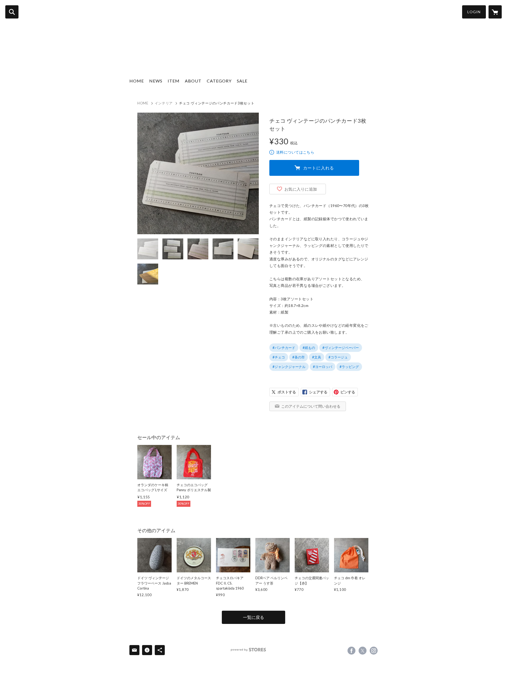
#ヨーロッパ (322, 367)
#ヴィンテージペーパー (340, 348)
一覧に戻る (253, 617)
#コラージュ (338, 357)
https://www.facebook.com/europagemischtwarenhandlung (351, 651)
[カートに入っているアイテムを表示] (495, 12)
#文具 (316, 357)
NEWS (155, 80)
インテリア (164, 103)
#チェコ (279, 357)
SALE (242, 80)
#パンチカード (284, 348)
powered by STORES (248, 650)
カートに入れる (318, 167)
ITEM (174, 80)
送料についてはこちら (295, 152)
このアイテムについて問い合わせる (310, 406)
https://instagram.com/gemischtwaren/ (374, 651)
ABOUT (193, 80)
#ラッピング (349, 367)
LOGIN (474, 12)
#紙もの (309, 348)
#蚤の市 (298, 357)
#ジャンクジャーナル (289, 367)
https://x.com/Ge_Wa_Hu (363, 651)
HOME (136, 80)
